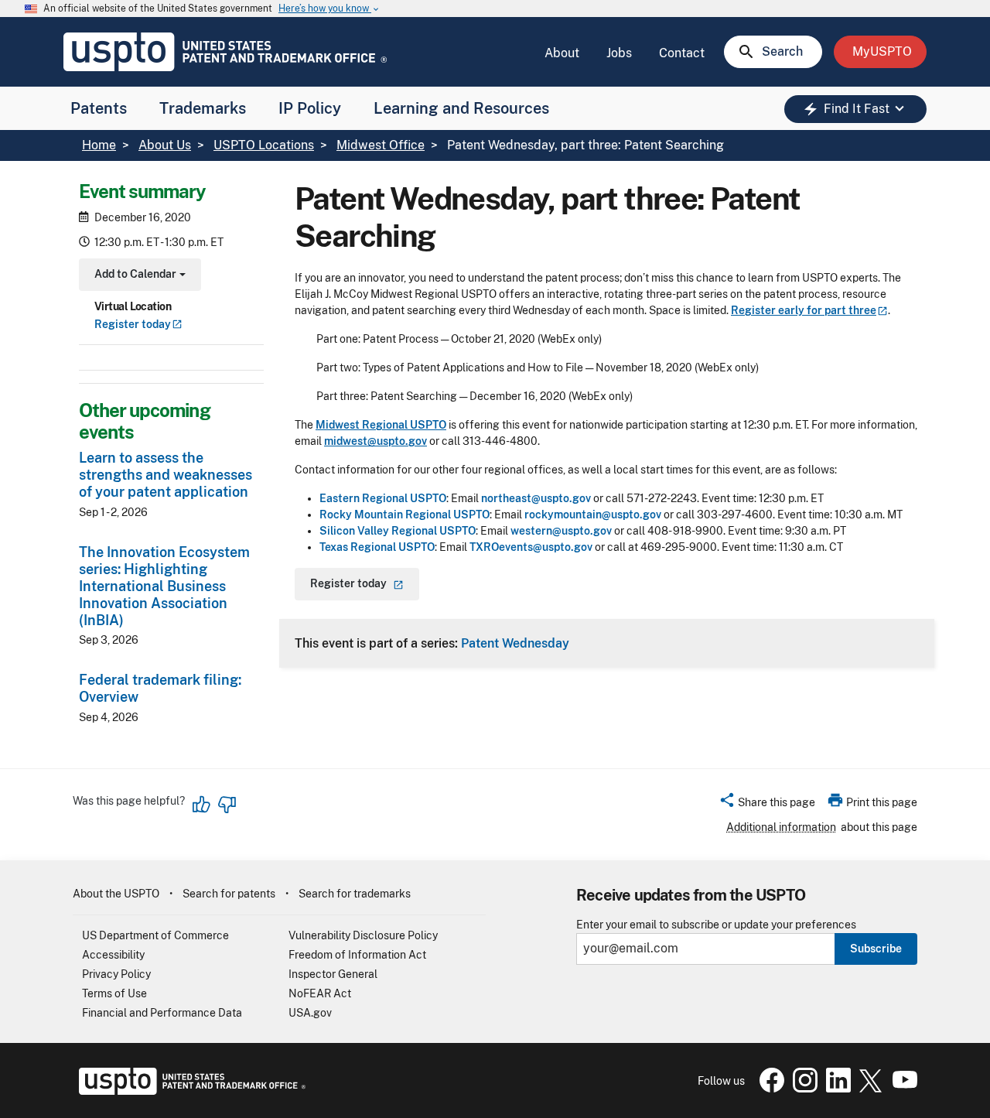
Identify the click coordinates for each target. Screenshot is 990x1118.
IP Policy (309, 108)
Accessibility (113, 955)
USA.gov (310, 1013)
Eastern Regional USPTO (382, 498)
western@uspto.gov (561, 531)
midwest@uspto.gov (375, 441)
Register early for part (803, 310)
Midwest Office (380, 145)
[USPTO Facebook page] (768, 1088)
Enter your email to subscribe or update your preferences (716, 925)
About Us (164, 145)
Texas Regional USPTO (377, 547)
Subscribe (876, 948)
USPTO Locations (263, 145)
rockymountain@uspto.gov (592, 514)
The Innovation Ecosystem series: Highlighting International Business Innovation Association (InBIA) (164, 586)
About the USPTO (116, 893)
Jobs (619, 53)
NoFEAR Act (319, 993)
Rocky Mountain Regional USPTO (404, 514)
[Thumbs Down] (226, 804)
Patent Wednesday (515, 643)
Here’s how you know (329, 9)
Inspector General (332, 974)
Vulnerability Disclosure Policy (363, 935)
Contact (682, 53)
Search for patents (229, 893)
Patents (98, 108)
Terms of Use (114, 993)
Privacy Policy (116, 974)
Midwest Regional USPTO (381, 425)
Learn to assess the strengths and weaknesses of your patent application (165, 475)
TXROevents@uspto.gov (530, 547)
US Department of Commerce (155, 935)
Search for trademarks (355, 893)
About (561, 53)
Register (132, 324)
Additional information (781, 827)
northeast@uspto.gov (536, 498)
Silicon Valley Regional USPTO (397, 531)
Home (99, 145)
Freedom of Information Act (357, 955)
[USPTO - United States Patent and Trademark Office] (189, 1091)
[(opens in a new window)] (802, 1088)
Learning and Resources (461, 108)
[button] (767, 804)
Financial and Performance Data (162, 1013)
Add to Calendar (138, 276)
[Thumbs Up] (202, 804)
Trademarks (202, 108)
